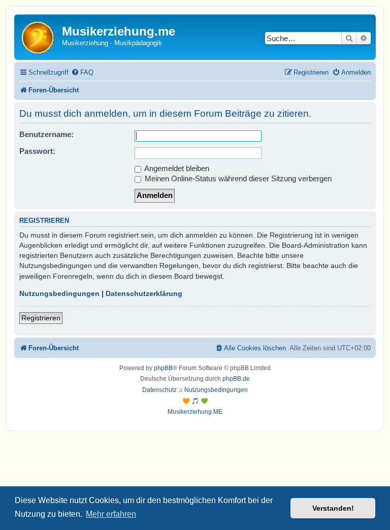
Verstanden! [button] (333, 508)
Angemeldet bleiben (176, 168)
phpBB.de (236, 378)
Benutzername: (46, 134)
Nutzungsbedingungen (59, 293)
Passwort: (37, 151)
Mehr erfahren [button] (111, 514)
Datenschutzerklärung (144, 293)
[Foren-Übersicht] (39, 37)
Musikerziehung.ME (195, 411)
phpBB (163, 368)
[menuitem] (82, 72)
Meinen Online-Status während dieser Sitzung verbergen (237, 178)
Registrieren (40, 318)
